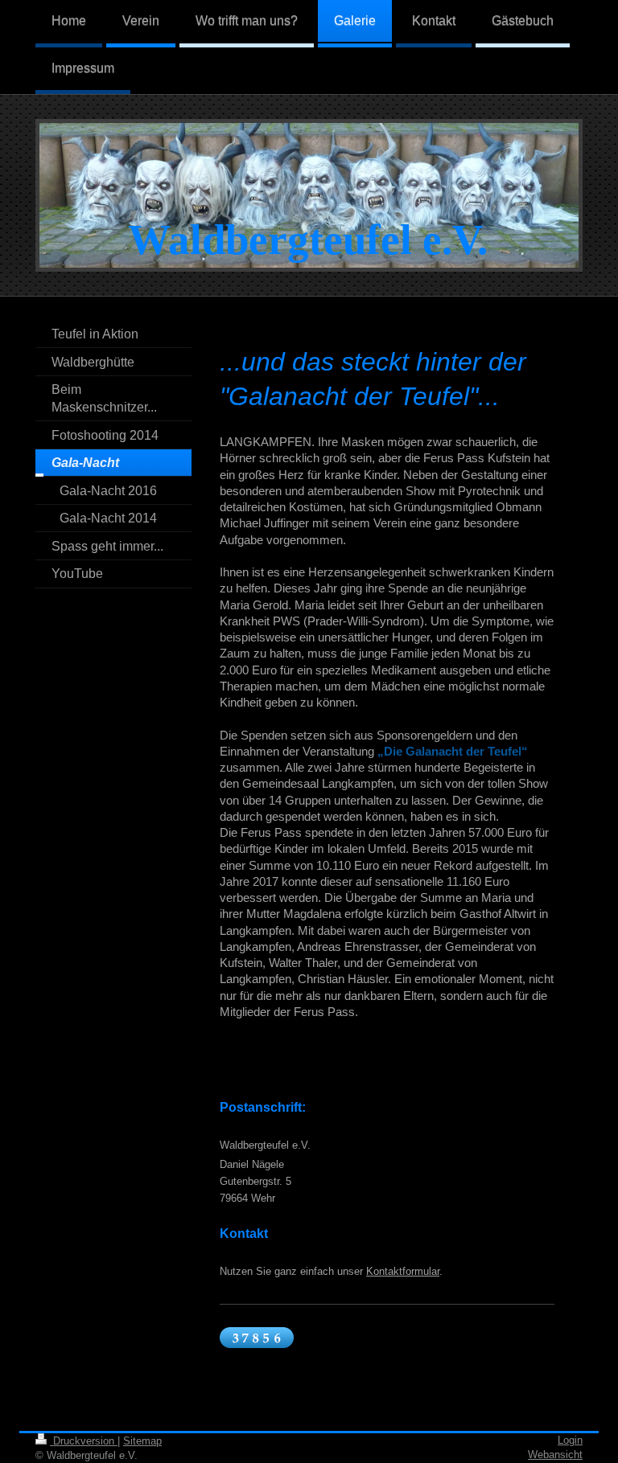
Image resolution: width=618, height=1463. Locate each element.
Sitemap (142, 1441)
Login (570, 1440)
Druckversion (83, 1441)
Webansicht (555, 1455)
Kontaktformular (402, 1271)
